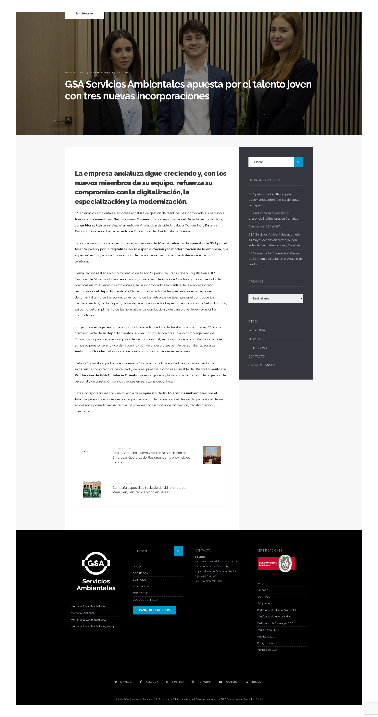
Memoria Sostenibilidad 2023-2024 (92, 626)
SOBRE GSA (256, 330)
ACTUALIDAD (257, 348)
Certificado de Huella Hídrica (274, 616)
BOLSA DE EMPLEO (261, 365)
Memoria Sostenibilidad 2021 (88, 606)
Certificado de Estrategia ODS (275, 623)
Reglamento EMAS (268, 629)
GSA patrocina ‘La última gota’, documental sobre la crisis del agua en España (273, 200)
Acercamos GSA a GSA (264, 226)
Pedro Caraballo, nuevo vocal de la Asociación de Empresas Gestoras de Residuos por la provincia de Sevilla (151, 456)
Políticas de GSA (267, 649)
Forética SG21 (265, 636)
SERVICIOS (255, 339)
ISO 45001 (263, 596)
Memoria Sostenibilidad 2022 (89, 619)
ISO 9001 (262, 583)
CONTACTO (256, 356)
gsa (81, 72)
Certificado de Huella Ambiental (276, 610)
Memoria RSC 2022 (82, 612)
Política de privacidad (184, 699)
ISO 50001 (263, 603)
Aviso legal (164, 699)
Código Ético (265, 643)
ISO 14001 (263, 589)
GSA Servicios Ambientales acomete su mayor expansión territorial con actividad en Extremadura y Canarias (274, 240)
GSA (127, 72)
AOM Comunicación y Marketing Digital (242, 699)
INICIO (252, 321)
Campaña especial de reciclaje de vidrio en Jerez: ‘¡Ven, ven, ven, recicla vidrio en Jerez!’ (149, 488)
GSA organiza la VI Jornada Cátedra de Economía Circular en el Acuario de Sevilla (275, 259)
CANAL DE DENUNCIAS (154, 610)
